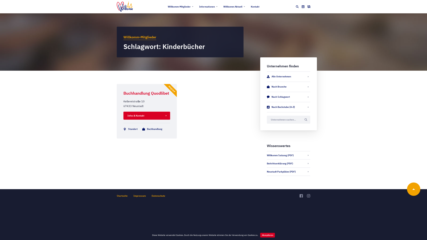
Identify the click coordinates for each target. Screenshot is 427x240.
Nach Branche (279, 86)
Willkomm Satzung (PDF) (280, 155)
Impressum (139, 195)
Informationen (207, 6)
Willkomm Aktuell (232, 6)
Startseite (122, 195)
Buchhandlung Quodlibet (146, 93)
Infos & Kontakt (135, 115)
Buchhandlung (154, 129)
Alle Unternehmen (281, 76)
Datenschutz (158, 195)
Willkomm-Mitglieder (179, 6)
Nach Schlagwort (281, 96)
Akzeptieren (267, 235)
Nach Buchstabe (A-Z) (283, 107)
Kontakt (255, 6)
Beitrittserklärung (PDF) (280, 163)
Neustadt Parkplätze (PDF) (281, 171)
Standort (133, 129)
